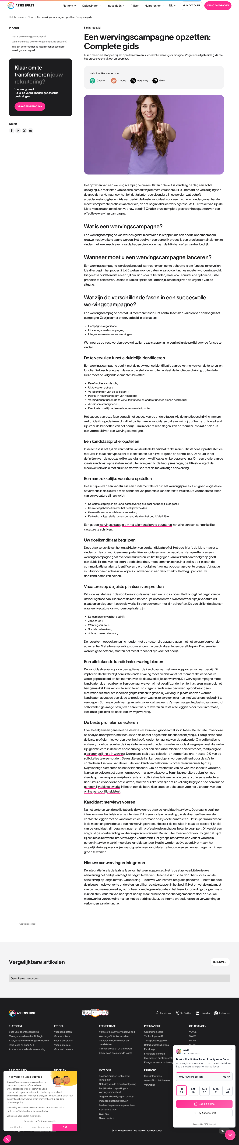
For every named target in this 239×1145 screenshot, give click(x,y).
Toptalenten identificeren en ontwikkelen (114, 1042)
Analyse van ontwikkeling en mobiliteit (29, 1040)
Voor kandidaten (63, 1031)
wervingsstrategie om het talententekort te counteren (136, 524)
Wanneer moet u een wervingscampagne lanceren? (39, 41)
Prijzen (135, 5)
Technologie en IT (153, 1036)
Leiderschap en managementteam (117, 1105)
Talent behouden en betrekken (115, 1048)
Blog (30, 17)
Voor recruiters (62, 1036)
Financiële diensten (154, 1053)
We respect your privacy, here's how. (24, 1116)
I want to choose (40, 1127)
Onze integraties (153, 1076)
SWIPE (192, 1036)
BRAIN (192, 1045)
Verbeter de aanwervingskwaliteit (117, 1031)
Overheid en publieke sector (159, 1058)
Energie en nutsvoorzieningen (160, 1062)
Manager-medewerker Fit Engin (26, 1036)
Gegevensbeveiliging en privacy (116, 1096)
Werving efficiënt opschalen (113, 1036)
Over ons (104, 1114)
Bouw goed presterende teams (115, 1053)
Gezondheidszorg (154, 1031)
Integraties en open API (21, 1045)
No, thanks (16, 1127)
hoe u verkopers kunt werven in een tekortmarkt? (144, 571)
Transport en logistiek (155, 1040)
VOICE (192, 1031)
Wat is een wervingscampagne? (29, 36)
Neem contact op (108, 1118)
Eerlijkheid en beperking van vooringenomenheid (114, 1090)
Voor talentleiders (63, 1040)
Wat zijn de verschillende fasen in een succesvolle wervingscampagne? (38, 48)
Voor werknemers (63, 1049)
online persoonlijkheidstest (102, 791)
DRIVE (192, 1040)
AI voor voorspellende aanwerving (27, 1049)
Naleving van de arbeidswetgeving (117, 1084)
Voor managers (62, 1045)
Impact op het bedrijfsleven (113, 1100)
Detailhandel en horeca (156, 1045)
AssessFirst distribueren (157, 1080)
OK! (65, 1127)
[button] (7, 1139)
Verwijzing (149, 1084)
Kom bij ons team (108, 1109)
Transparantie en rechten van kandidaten (114, 1078)
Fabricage (149, 1049)
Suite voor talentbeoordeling (24, 1031)
